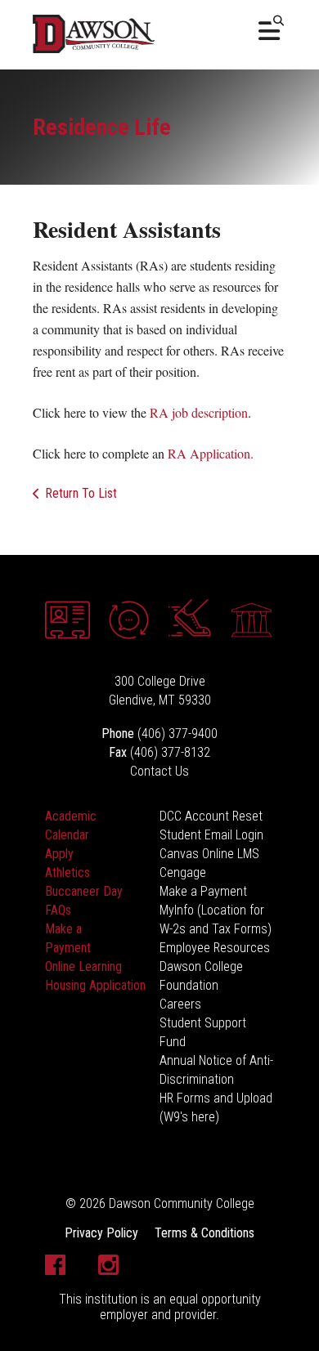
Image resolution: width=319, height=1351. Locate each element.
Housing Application (95, 985)
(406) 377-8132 (170, 752)
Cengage (183, 872)
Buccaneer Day (84, 891)
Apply (59, 853)
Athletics (67, 872)
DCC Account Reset (211, 816)
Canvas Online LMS (209, 853)
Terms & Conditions (204, 1233)
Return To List (81, 493)
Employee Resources (215, 947)
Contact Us (159, 771)
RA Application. (211, 453)
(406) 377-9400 (177, 733)
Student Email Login (211, 835)
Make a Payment (203, 891)
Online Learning (83, 966)
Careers (180, 1004)
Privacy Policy (101, 1233)
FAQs (58, 910)
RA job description (199, 412)
